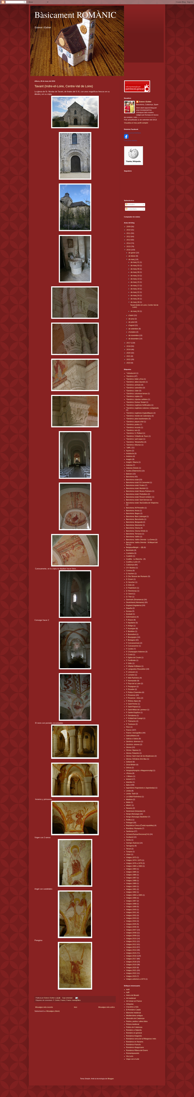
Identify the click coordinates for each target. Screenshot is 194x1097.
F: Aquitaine (130, 623)
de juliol (132, 322)
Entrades (131, 205)
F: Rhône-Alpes (132, 701)
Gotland (129, 762)
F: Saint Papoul (132, 707)
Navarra (129, 808)
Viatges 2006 (131, 927)
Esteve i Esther (145, 102)
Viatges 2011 (131, 941)
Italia (128, 785)
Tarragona (130, 846)
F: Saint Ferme (131, 704)
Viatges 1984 (131, 869)
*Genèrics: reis (131, 430)
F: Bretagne (130, 640)
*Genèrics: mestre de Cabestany (138, 416)
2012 (129, 237)
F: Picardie (130, 689)
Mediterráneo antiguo (134, 1016)
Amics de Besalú (132, 995)
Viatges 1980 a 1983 (134, 866)
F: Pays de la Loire (133, 684)
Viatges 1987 (131, 878)
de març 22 (135, 292)
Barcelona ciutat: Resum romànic (139, 497)
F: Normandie (131, 681)
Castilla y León (132, 562)
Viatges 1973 (131, 857)
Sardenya (130, 831)
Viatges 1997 (131, 901)
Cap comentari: (67, 998)
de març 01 (135, 262)
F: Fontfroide (131, 660)
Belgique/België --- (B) (134, 547)
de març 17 (135, 286)
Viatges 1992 (131, 892)
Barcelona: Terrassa (134, 534)
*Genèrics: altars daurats (135, 382)
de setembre (134, 329)
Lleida (128, 791)
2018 (129, 346)
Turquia (129, 852)
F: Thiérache (131, 721)
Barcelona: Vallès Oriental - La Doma (140, 540)
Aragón (129, 459)
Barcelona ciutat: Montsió (136, 488)
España (129, 608)
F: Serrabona (131, 716)
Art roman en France (134, 1001)
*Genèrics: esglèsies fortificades (138, 405)
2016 (129, 250)
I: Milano (129, 776)
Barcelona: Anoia (132, 511)
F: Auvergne (130, 629)
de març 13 (135, 279)
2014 (129, 243)
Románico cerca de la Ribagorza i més (141, 1039)
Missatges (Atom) (53, 1011)
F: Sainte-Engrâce (133, 713)
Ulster (128, 854)
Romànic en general (134, 1033)
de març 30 (135, 311)
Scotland (129, 837)
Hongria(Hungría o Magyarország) (139, 770)
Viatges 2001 (131, 912)
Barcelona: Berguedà (134, 522)
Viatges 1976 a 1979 (134, 863)
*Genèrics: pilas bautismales (137, 419)
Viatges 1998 (131, 904)
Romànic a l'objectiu (134, 1030)
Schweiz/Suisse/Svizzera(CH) (137, 834)
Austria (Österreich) (133, 471)
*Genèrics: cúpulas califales (137, 399)
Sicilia (128, 840)
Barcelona (130, 477)
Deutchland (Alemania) (135, 602)
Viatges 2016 (131, 956)
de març (132, 259)
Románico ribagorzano (135, 1047)
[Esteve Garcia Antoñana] (126, 138)
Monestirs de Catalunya (135, 1018)
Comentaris (132, 209)
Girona (128, 747)
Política (129, 820)
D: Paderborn (131, 588)
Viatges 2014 (131, 950)
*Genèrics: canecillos (134, 388)
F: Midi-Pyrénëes (132, 678)
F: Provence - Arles (133, 698)
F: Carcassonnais (133, 643)
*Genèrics (130, 376)
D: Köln (129, 585)
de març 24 (135, 296)
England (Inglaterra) (134, 605)
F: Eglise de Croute (133, 658)
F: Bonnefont (131, 634)
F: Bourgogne (131, 637)
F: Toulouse (130, 724)
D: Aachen (130, 574)
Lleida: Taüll (130, 794)
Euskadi (129, 614)
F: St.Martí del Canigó (134, 718)
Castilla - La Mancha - (134, 559)
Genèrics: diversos (133, 742)
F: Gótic (129, 663)
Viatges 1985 (131, 872)
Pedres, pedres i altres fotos (137, 1021)
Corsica (129, 571)
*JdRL (128, 448)
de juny (132, 319)
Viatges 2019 (131, 965)
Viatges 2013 (131, 947)
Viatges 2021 (131, 970)
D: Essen (129, 579)
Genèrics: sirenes (133, 744)
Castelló (129, 556)
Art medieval (131, 998)
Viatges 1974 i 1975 (134, 860)
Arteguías (129, 1004)
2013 (129, 240)
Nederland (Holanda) (134, 811)
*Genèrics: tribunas (133, 445)
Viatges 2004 (131, 921)
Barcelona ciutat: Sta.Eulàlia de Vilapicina (142, 503)
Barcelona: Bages (133, 513)
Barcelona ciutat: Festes (135, 485)
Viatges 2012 (131, 944)
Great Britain (131, 765)
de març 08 (135, 272)
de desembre (134, 339)
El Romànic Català (133, 1010)
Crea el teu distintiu (130, 140)
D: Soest (129, 594)
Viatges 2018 (131, 962)
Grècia (128, 768)
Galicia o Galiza (132, 739)
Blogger (111, 1079)
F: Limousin (130, 672)
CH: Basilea (130, 568)
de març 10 (135, 276)
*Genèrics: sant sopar (134, 439)
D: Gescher (130, 582)
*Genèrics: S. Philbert (134, 433)
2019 (129, 350)
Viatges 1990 (131, 886)
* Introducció (131, 373)
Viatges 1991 (131, 889)
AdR (128, 992)
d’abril (131, 315)
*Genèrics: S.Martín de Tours (137, 436)
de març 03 (135, 266)
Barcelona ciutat (132, 480)
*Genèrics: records (133, 428)
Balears (129, 474)
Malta (128, 802)
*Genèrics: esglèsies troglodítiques (139, 413)
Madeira (129, 799)
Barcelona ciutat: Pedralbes (136, 494)
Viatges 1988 (131, 881)
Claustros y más (132, 1007)
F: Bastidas (130, 631)
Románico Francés (133, 1045)
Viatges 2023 (131, 976)
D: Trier (129, 597)
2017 (129, 343)
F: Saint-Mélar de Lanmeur (136, 710)
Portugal (129, 823)
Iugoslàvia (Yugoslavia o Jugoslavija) (140, 788)
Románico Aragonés (134, 1036)
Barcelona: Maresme (134, 525)
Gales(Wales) (131, 736)
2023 (129, 363)
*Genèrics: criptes (133, 396)
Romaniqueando (132, 1053)
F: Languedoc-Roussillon (136, 669)
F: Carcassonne (132, 646)
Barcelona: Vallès (133, 537)
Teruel (128, 849)
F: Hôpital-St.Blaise (133, 666)
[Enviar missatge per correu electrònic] (76, 998)
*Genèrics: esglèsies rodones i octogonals (142, 408)
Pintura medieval (132, 1024)
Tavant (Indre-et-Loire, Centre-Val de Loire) (64, 86)
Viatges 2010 (131, 939)
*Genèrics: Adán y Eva (134, 379)
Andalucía (130, 454)
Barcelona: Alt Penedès (135, 508)
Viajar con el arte (132, 1059)
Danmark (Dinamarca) (134, 600)
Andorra (129, 456)
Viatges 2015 (131, 953)
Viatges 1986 (131, 875)
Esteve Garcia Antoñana (132, 133)
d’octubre (132, 332)
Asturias (129, 465)
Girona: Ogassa (132, 750)
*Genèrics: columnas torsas (136, 394)
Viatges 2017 (131, 959)
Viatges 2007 (131, 930)
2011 (129, 233)
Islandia (129, 782)
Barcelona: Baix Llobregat (136, 516)
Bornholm (130, 550)
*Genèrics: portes (132, 425)
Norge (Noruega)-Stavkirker (137, 817)
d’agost (132, 325)
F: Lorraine (130, 675)
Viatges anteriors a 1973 (135, 979)
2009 (129, 227)
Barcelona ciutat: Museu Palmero (139, 491)
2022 (129, 359)
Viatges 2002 (131, 915)
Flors (128, 727)
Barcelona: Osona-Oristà (135, 531)
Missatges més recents (44, 1007)
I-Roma (129, 773)
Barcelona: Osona (133, 528)
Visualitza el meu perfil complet (136, 123)
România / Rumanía (134, 828)
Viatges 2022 (131, 973)
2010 (129, 230)
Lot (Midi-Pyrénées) (133, 797)
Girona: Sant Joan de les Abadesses (140, 756)
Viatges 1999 (131, 907)
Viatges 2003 (131, 918)
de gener (132, 253)
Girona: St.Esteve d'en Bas (136, 759)
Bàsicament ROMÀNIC (75, 14)
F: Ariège (129, 626)
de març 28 (135, 302)
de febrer (132, 256)
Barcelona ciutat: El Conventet (137, 482)
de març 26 (135, 299)
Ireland (129, 779)
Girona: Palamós (132, 753)
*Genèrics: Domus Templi (136, 402)
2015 (129, 247)
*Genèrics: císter (132, 391)
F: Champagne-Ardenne (135, 652)
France (63, 1000)
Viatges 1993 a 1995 (134, 895)
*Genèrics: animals (133, 385)
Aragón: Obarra (132, 462)
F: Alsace (129, 620)
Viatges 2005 (131, 924)
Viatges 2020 (131, 968)
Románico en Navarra (134, 1042)
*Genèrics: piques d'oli (134, 422)
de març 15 (135, 282)
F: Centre (56, 1000)
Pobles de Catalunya (134, 1027)
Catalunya (130, 565)
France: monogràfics (73, 1000)
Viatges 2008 (131, 933)
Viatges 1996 (131, 898)
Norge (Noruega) (132, 814)
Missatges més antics (106, 1007)
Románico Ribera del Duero (137, 1050)
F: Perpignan (131, 687)
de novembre (134, 335)
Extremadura (131, 617)
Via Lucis (129, 1056)
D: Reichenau (131, 591)
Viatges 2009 (131, 936)
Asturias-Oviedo (132, 468)
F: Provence (130, 695)
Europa (129, 611)
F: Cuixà (129, 655)
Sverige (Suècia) (132, 843)
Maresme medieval (133, 1013)
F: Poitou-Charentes (134, 692)
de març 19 (135, 289)
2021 (129, 356)
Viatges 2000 (131, 910)
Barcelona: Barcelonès (135, 519)
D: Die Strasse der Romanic (137, 576)
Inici (75, 1007)
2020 (129, 353)
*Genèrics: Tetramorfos (135, 442)
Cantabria (130, 553)
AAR (128, 990)
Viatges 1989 (131, 883)
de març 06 (135, 269)
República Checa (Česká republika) (140, 825)
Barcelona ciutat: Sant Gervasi (137, 500)
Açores (129, 451)
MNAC (128, 805)
